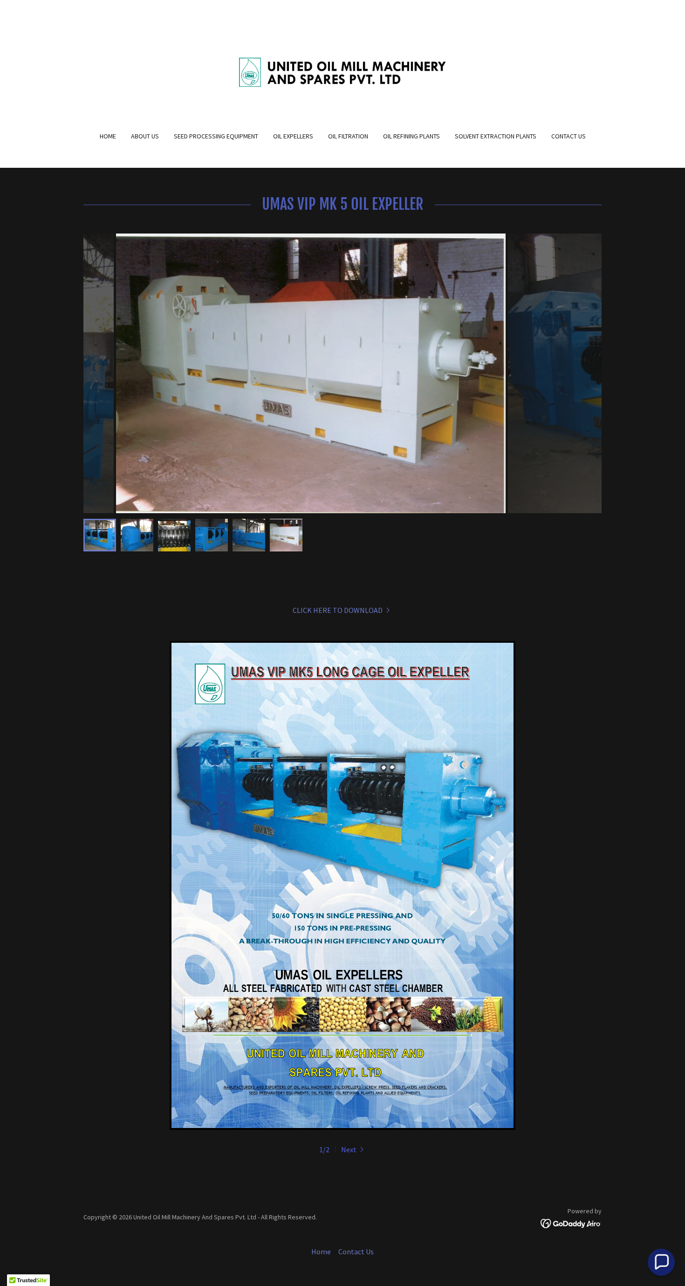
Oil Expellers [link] (293, 136)
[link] (342, 71)
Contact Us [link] (568, 136)
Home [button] (321, 1251)
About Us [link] (145, 136)
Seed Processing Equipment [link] (216, 136)
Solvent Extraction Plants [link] (495, 136)
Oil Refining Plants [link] (411, 136)
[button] (353, 1149)
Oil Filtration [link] (348, 136)
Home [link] (108, 136)
